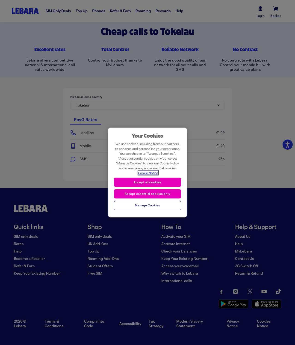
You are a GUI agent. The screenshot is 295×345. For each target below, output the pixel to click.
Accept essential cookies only (147, 194)
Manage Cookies (147, 205)
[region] (147, 172)
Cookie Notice (148, 173)
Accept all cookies (147, 182)
